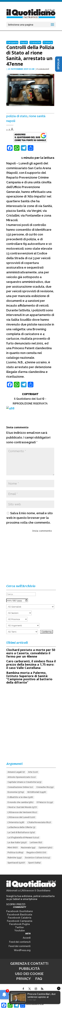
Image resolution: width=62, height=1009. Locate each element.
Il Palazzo (45, 802)
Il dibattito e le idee (20, 797)
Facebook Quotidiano (19, 911)
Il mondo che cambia (20, 802)
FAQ (38, 979)
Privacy (23, 979)
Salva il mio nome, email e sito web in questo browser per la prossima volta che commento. (29, 517)
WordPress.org (22, 950)
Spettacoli (16, 863)
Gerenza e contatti (29, 963)
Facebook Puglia (19, 924)
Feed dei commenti (20, 946)
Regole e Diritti (36, 852)
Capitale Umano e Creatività (24, 782)
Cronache (35, 42)
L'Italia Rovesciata (39, 822)
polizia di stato (16, 116)
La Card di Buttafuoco (21, 832)
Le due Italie (17, 842)
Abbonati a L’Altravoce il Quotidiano (28, 890)
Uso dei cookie (29, 974)
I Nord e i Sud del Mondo (22, 807)
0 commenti (42, 68)
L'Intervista (16, 822)
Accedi (27, 937)
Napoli (24, 42)
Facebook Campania (19, 920)
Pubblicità (29, 969)
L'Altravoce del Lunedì (21, 817)
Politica (15, 852)
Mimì (13, 847)
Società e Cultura (37, 857)
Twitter (19, 927)
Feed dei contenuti (20, 942)
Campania (12, 42)
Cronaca (47, 42)
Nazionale (28, 847)
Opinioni (45, 847)
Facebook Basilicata (19, 914)
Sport (34, 863)
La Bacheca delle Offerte (21, 827)
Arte (33, 772)
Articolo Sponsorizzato (22, 777)
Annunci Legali (16, 772)
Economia (16, 792)
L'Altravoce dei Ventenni (22, 812)
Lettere (36, 842)
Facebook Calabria (19, 917)
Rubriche (15, 857)
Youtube (19, 930)
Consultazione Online (20, 787)
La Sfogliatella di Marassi (23, 837)
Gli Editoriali (36, 792)
